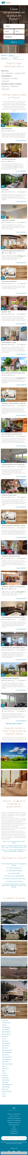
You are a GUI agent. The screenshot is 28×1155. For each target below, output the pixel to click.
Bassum (4, 1066)
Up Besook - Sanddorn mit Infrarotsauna (13, 586)
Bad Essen (5, 1061)
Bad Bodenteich (6, 1050)
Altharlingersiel (6, 1059)
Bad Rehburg (6, 1029)
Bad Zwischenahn (7, 1064)
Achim (4, 1094)
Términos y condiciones (14, 1120)
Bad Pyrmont (6, 1045)
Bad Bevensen (6, 1027)
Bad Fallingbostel (7, 1084)
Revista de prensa (14, 1125)
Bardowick (5, 1089)
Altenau (4, 1025)
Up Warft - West (6, 312)
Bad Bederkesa (6, 1032)
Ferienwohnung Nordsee (9, 159)
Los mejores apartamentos (14, 868)
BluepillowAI (14, 1133)
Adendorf (5, 1048)
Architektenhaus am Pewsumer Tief (12, 434)
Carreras (14, 1129)
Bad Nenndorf (6, 1022)
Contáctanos (14, 1131)
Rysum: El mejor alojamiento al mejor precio (14, 842)
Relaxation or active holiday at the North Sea (14, 709)
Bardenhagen (6, 1087)
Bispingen (5, 1020)
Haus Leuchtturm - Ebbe (9, 342)
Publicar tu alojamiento (14, 1114)
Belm (3, 1071)
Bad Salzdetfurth (7, 1057)
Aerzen (4, 1096)
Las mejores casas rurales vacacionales (14, 878)
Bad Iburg (5, 1075)
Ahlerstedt (5, 1082)
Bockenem (5, 1041)
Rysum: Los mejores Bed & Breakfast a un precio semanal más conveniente (14, 850)
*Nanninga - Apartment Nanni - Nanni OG (13, 403)
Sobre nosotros (14, 1116)
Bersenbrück (5, 1080)
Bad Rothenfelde (7, 1052)
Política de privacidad (14, 1118)
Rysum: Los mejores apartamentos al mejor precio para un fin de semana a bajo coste (14, 846)
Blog (14, 1127)
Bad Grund (5, 1068)
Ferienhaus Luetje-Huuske (9, 495)
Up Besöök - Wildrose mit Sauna (11, 556)
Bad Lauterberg (6, 1091)
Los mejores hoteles (14, 873)
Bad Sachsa (5, 1055)
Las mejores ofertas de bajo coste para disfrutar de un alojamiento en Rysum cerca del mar (14, 885)
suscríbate (22, 1138)
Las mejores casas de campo (14, 881)
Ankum (4, 1073)
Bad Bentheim (6, 1043)
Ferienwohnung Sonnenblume (10, 678)
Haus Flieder (5, 189)
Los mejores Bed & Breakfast (14, 870)
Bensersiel (5, 1036)
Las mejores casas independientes (14, 876)
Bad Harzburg (6, 1034)
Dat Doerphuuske (7, 128)
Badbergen (5, 1077)
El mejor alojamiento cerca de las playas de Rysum (14, 864)
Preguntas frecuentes (14, 1122)
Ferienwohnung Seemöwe (9, 281)
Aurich (4, 1039)
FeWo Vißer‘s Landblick (8, 220)
